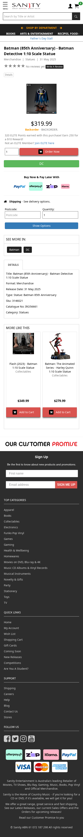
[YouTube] (32, 740)
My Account (11, 628)
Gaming (9, 544)
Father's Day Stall (41, 38)
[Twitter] (16, 740)
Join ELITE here (44, 143)
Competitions (12, 663)
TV (5, 602)
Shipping (10, 688)
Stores (8, 717)
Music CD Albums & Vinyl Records (25, 568)
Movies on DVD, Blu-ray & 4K (22, 562)
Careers (9, 694)
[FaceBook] (8, 740)
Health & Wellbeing (16, 550)
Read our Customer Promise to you (41, 817)
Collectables (11, 521)
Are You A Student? (16, 668)
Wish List (9, 634)
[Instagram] (24, 740)
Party (7, 585)
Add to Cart (25, 412)
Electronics (11, 527)
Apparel (9, 510)
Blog (7, 705)
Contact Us (11, 711)
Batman (14, 249)
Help (7, 700)
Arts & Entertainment (36, 33)
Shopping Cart (13, 639)
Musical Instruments (17, 573)
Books (10, 33)
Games (8, 539)
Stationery (10, 591)
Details (9, 74)
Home (7, 622)
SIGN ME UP (66, 484)
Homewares (11, 556)
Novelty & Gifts (13, 579)
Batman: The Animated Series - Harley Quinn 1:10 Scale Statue (60, 367)
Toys (6, 597)
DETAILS (13, 265)
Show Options (42, 225)
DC (28, 249)
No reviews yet (36, 66)
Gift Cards (10, 645)
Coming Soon (12, 651)
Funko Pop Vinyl (14, 533)
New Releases (13, 657)
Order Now (51, 151)
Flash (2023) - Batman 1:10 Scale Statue (23, 365)
